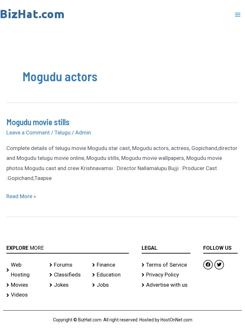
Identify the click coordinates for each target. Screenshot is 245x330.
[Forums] (67, 265)
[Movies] (24, 285)
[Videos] (24, 295)
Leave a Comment (28, 132)
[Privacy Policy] (166, 275)
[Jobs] (110, 285)
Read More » (21, 195)
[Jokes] (67, 285)
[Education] (110, 275)
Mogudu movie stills (38, 122)
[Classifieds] (67, 275)
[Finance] (110, 265)
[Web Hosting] (24, 270)
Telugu (63, 132)
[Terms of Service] (166, 265)
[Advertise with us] (166, 285)
